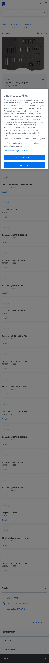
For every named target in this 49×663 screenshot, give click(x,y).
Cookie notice (9, 150)
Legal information (21, 150)
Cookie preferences (24, 157)
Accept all (24, 165)
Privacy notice (12, 143)
